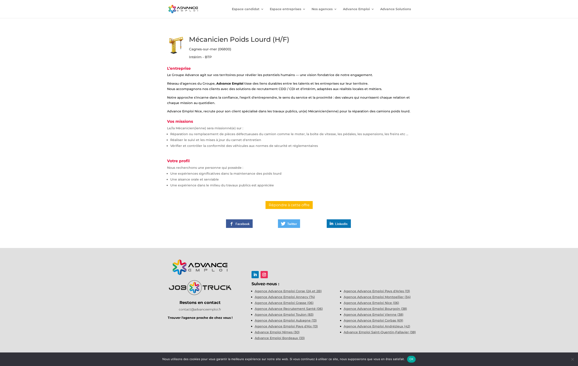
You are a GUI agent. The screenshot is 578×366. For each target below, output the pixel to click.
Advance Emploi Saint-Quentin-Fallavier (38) (380, 332)
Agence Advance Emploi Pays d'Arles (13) (377, 291)
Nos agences (322, 9)
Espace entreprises (285, 9)
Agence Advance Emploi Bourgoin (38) (375, 309)
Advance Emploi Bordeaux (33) (280, 338)
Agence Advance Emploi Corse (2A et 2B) (288, 291)
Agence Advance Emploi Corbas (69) (373, 320)
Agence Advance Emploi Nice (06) (371, 303)
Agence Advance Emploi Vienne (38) (373, 315)
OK (411, 359)
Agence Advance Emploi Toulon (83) (284, 315)
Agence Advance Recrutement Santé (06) (289, 309)
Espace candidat (245, 9)
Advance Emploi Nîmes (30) (277, 332)
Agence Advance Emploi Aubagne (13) (286, 320)
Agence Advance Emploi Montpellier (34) (377, 297)
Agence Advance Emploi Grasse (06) (284, 303)
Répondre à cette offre (289, 205)
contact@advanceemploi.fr (200, 309)
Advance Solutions (395, 9)
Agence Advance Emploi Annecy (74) (285, 297)
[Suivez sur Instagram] (264, 274)
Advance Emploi (356, 9)
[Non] (572, 359)
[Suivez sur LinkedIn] (255, 274)
